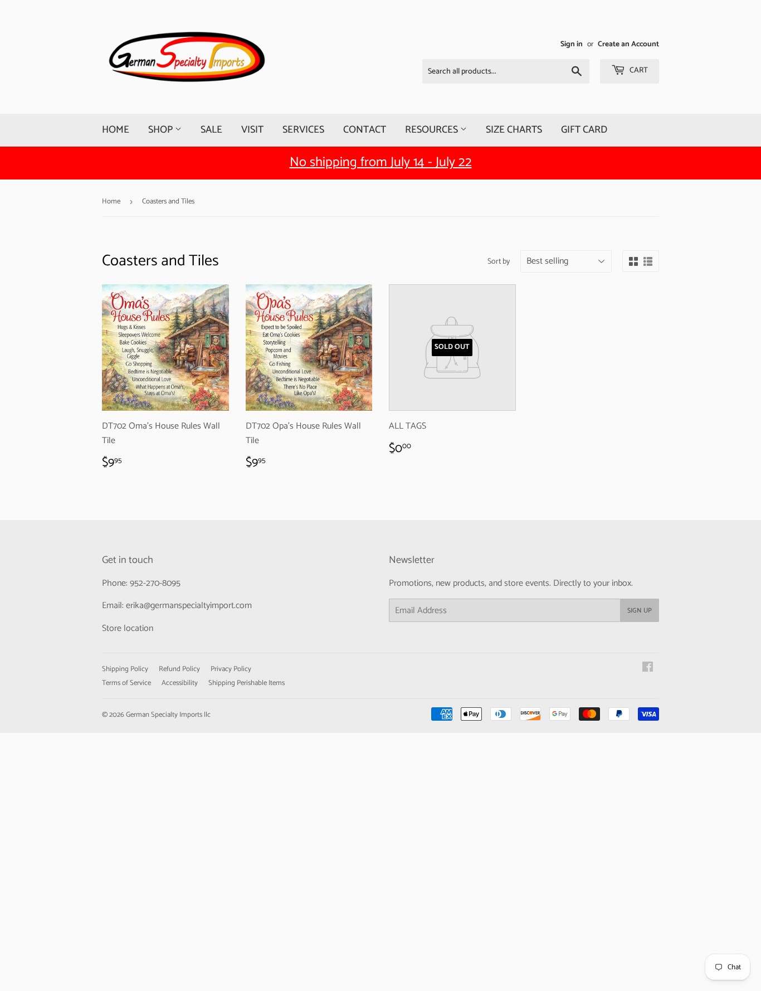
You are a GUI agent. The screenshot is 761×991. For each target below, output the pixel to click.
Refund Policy (179, 669)
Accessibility (180, 683)
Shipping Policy (125, 669)
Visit (252, 130)
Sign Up (639, 610)
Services (303, 130)
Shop (161, 130)
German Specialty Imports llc (168, 715)
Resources (432, 130)
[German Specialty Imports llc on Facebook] (647, 668)
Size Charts (514, 130)
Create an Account (628, 44)
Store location (127, 628)
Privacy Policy (231, 669)
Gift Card (584, 130)
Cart (638, 70)
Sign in (571, 44)
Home (115, 130)
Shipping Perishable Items (246, 683)
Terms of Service (126, 683)
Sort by (498, 262)
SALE (211, 130)
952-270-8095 (155, 583)
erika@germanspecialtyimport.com (189, 605)
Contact (364, 130)
